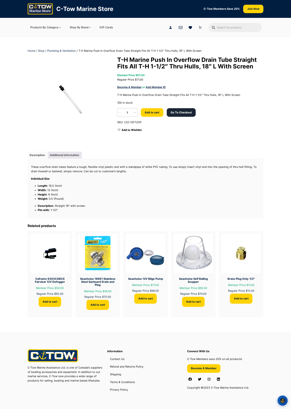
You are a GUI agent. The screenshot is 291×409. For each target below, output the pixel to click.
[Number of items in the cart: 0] (200, 27)
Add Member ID (156, 87)
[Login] (170, 27)
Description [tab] (37, 155)
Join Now (253, 8)
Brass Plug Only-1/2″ (241, 278)
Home (31, 50)
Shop (41, 50)
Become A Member (129, 87)
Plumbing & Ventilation (61, 50)
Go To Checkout (181, 112)
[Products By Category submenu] (60, 27)
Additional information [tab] (64, 155)
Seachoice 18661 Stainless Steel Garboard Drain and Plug (97, 281)
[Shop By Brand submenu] (90, 27)
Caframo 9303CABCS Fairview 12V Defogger (50, 280)
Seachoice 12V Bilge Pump (145, 278)
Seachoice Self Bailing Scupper (193, 280)
